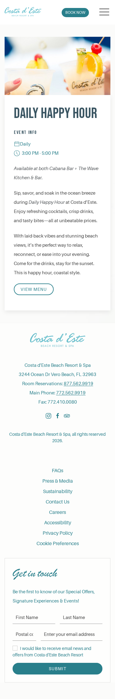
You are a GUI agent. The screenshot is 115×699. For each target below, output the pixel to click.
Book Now (75, 12)
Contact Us (57, 502)
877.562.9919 (78, 383)
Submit (58, 668)
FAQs (57, 470)
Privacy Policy (58, 533)
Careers (57, 512)
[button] (104, 12)
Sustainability (57, 491)
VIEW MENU (34, 289)
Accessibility (57, 523)
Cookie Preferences (57, 543)
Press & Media (57, 481)
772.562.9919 (71, 392)
